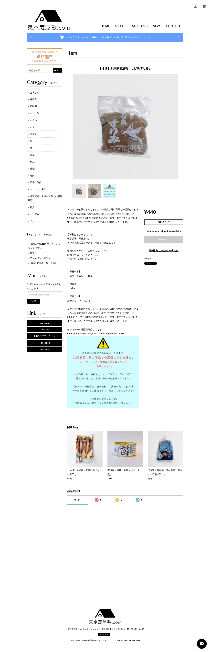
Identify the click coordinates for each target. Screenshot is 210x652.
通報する (147, 259)
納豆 (32, 161)
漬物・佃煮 (36, 182)
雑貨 (32, 207)
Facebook (45, 342)
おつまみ (34, 113)
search (57, 70)
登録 (33, 301)
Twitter (45, 329)
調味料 (33, 106)
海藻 (32, 175)
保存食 (33, 99)
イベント (34, 221)
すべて (77, 500)
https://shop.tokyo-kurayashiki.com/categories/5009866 (96, 333)
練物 (32, 168)
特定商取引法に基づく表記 (43, 263)
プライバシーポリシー (41, 258)
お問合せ (34, 253)
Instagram (45, 323)
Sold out (163, 239)
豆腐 (32, 154)
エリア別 (34, 214)
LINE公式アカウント (44, 336)
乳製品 (33, 134)
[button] (138, 26)
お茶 (32, 127)
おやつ (33, 120)
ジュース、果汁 (38, 189)
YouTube (44, 349)
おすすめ (34, 92)
